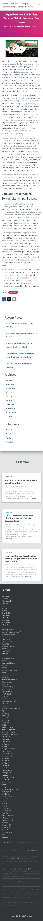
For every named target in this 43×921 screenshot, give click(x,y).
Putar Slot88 (6, 737)
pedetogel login (6, 773)
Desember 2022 (11, 413)
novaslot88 (5, 677)
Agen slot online (7, 718)
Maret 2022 (9, 417)
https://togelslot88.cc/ (9, 646)
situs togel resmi (7, 682)
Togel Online (10, 442)
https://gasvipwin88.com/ (10, 670)
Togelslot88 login (7, 596)
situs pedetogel (6, 689)
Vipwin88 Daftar (7, 639)
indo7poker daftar (7, 787)
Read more (32, 498)
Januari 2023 (10, 409)
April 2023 (9, 396)
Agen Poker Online (7, 756)
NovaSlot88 (5, 620)
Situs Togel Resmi (7, 675)
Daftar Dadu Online (8, 777)
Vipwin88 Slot (6, 651)
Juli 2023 (9, 392)
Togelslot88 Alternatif (9, 701)
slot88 (4, 672)
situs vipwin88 (6, 825)
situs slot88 (5, 837)
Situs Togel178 (6, 656)
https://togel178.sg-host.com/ (12, 734)
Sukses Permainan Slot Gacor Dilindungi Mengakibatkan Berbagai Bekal (19, 518)
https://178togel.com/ (9, 730)
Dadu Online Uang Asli (32, 850)
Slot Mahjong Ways (8, 753)
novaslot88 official (8, 815)
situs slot (5, 803)
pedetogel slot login (8, 687)
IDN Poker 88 (6, 780)
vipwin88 (4, 608)
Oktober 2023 (10, 388)
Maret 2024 (9, 380)
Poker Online (10, 434)
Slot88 (4, 637)
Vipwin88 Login (7, 599)
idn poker (29, 281)
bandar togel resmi (8, 796)
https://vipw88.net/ (8, 630)
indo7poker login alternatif (10, 789)
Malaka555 (5, 644)
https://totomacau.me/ (9, 680)
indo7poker (5, 713)
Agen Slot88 (5, 751)
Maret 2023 (9, 401)
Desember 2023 (11, 384)
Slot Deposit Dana (7, 641)
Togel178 (5, 653)
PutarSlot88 (5, 615)
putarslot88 (5, 720)
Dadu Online (5, 765)
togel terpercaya (7, 692)
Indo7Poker (5, 758)
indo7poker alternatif (8, 749)
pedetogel (5, 684)
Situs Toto (5, 696)
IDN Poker (5, 699)
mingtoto (5, 806)
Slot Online (13, 292)
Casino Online (10, 430)
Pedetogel (5, 801)
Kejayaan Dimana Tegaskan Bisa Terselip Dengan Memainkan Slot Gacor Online (21, 558)
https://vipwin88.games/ (10, 658)
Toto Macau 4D (7, 601)
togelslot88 (5, 722)
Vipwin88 (5, 603)
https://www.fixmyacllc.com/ (11, 632)
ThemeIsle (28, 916)
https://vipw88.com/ (8, 663)
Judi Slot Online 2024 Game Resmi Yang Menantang (21, 481)
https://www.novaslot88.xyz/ (11, 708)
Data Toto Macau (7, 770)
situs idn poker (6, 792)
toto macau (5, 703)
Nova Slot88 (6, 613)
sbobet (4, 834)
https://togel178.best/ (9, 732)
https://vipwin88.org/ (8, 634)
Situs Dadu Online (14, 858)
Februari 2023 (10, 405)
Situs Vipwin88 (6, 827)
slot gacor (5, 823)
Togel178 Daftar (7, 694)
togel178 (4, 606)
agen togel (5, 706)
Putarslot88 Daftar (8, 818)
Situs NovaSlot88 (7, 832)
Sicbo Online (6, 768)
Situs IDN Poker (36, 890)
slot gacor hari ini (7, 727)
